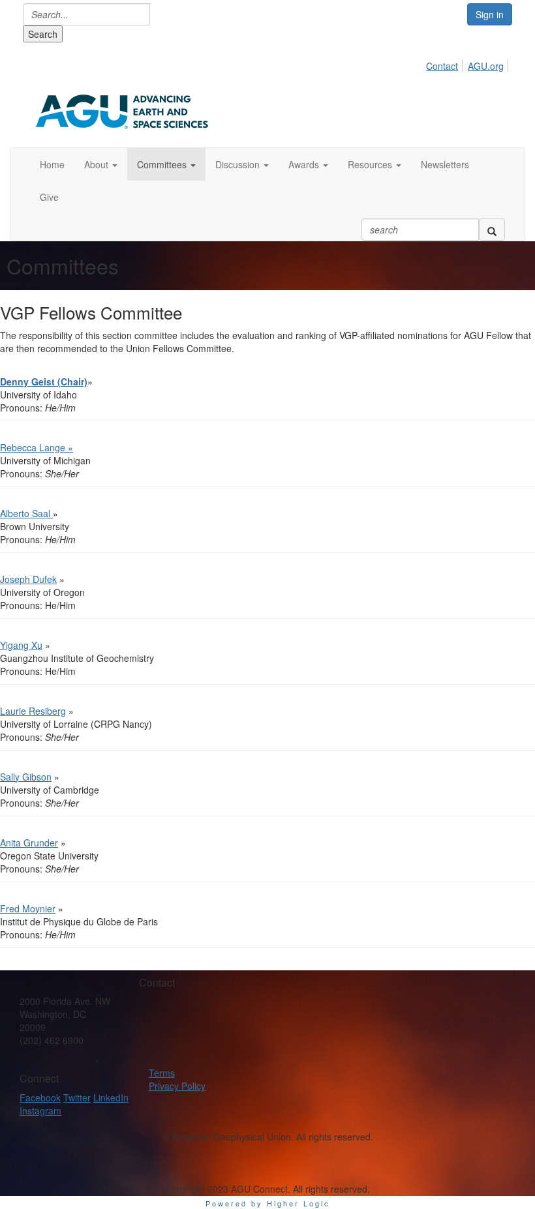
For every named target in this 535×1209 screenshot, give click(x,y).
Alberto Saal (26, 513)
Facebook (40, 1097)
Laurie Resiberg (33, 710)
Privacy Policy (177, 1085)
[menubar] (468, 63)
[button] (100, 164)
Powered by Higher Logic (268, 1203)
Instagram (40, 1110)
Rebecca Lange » (36, 447)
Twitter (77, 1097)
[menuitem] (445, 63)
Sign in (490, 14)
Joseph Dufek (28, 579)
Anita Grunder (29, 842)
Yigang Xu (21, 644)
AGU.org (486, 65)
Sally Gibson (26, 776)
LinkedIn (111, 1097)
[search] (492, 229)
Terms (162, 1072)
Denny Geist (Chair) (43, 381)
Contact (442, 65)
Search (42, 33)
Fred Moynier (27, 908)
